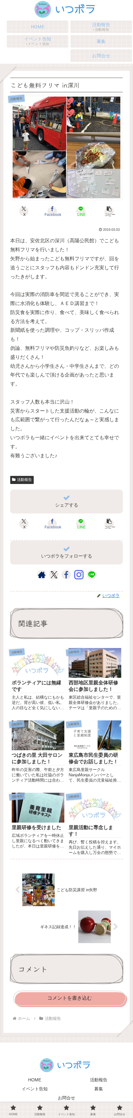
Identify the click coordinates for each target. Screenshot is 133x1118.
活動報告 (24, 479)
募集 (98, 1088)
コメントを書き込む (69, 998)
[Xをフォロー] (54, 574)
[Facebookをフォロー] (66, 574)
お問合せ (66, 1097)
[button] (109, 211)
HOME (34, 1079)
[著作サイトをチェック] (42, 574)
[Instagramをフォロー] (79, 574)
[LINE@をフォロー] (92, 574)
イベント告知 (35, 1088)
